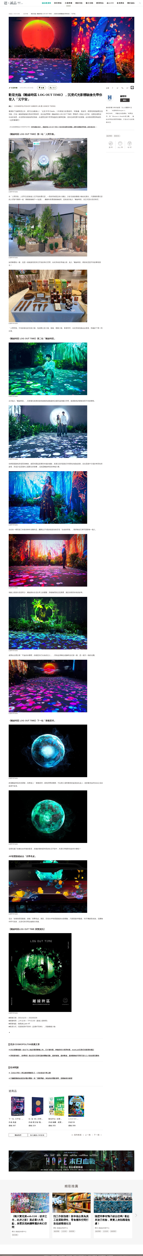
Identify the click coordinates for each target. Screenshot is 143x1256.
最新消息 (79, 3)
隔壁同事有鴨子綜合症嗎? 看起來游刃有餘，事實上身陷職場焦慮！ (112, 1220)
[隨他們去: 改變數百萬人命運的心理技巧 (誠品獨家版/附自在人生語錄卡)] (55, 1106)
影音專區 (58, 3)
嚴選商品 (100, 3)
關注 (125, 100)
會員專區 (120, 3)
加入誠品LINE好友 (37, 1135)
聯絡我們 (18, 1135)
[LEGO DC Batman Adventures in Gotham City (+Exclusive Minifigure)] (75, 1106)
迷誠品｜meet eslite (14, 14)
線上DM (110, 3)
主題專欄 (68, 3)
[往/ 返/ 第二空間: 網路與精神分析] (36, 1106)
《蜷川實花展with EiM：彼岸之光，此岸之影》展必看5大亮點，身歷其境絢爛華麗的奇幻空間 (29, 1221)
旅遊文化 (116, 136)
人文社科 (64, 1231)
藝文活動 (89, 3)
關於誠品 (131, 3)
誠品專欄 (109, 136)
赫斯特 (123, 96)
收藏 (42, 88)
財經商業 (71, 1231)
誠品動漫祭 (46, 3)
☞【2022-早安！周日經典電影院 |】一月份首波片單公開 (30, 1073)
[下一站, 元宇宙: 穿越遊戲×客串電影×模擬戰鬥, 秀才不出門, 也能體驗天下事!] (16, 1106)
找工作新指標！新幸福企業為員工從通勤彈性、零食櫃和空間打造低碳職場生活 (71, 1220)
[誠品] (13, 3)
